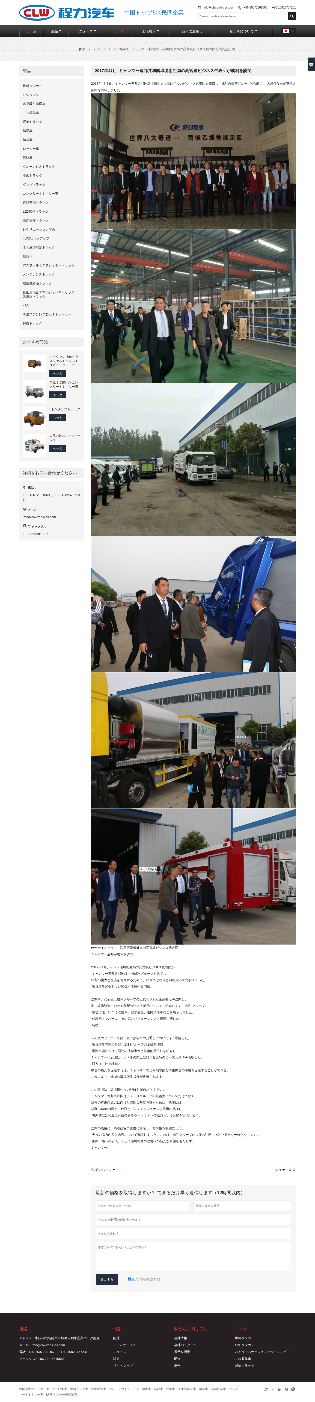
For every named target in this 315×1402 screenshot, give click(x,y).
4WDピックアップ (36, 238)
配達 (116, 1338)
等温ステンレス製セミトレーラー (47, 314)
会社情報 (180, 1338)
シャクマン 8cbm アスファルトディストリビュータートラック (64, 361)
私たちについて (242, 31)
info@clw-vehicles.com (219, 7)
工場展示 (149, 31)
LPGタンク (31, 95)
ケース (119, 31)
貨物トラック (32, 122)
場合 (177, 1365)
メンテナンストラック (39, 274)
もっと (57, 373)
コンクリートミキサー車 (40, 193)
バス (26, 305)
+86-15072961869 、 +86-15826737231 (270, 7)
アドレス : (26, 1338)
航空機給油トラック (37, 283)
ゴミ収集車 (31, 113)
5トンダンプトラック (64, 409)
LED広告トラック (35, 211)
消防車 (28, 157)
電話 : (23, 1352)
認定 (116, 1359)
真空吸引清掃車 (34, 104)
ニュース (86, 31)
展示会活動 (182, 1352)
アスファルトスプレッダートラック (48, 265)
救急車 (28, 256)
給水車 (28, 140)
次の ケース (282, 1170)
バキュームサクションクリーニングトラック (267, 1352)
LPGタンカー (244, 1345)
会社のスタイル (185, 1345)
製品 (54, 31)
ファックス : (28, 1359)
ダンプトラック (34, 184)
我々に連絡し (192, 31)
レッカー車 (31, 148)
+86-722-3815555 (36, 534)
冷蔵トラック (32, 175)
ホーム (31, 31)
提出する (106, 1279)
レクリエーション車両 (39, 229)
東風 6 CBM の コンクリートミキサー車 (63, 384)
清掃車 (28, 131)
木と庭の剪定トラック (39, 247)
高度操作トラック (36, 220)
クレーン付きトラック (39, 166)
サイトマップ (123, 1365)
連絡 (23, 1329)
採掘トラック (32, 323)
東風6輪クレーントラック (64, 438)
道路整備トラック (36, 202)
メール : (25, 1345)
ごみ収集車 (243, 1359)
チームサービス (124, 1345)
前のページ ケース (106, 1170)
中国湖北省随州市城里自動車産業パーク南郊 (67, 1338)
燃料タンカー (32, 86)
